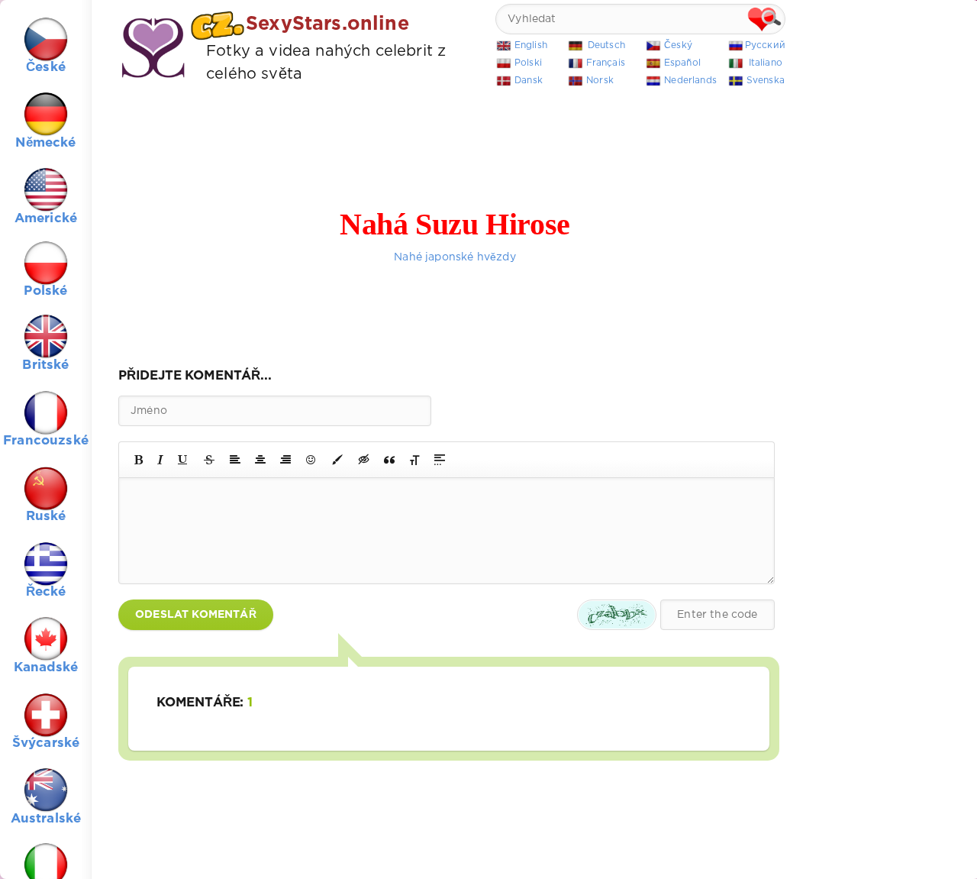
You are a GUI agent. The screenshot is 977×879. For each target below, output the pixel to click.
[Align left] (235, 460)
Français (605, 63)
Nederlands (690, 80)
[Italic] (160, 460)
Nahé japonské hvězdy (454, 257)
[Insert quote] (389, 460)
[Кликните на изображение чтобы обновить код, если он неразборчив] (616, 614)
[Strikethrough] (209, 460)
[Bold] (138, 460)
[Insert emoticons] (311, 460)
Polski (528, 63)
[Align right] (285, 460)
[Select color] (337, 460)
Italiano (765, 63)
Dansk (528, 80)
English (530, 45)
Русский (765, 45)
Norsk (600, 80)
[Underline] (183, 460)
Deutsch (606, 45)
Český (678, 45)
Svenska (765, 80)
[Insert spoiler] (440, 460)
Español (682, 63)
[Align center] (260, 460)
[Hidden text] (364, 460)
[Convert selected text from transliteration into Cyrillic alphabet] (414, 460)
